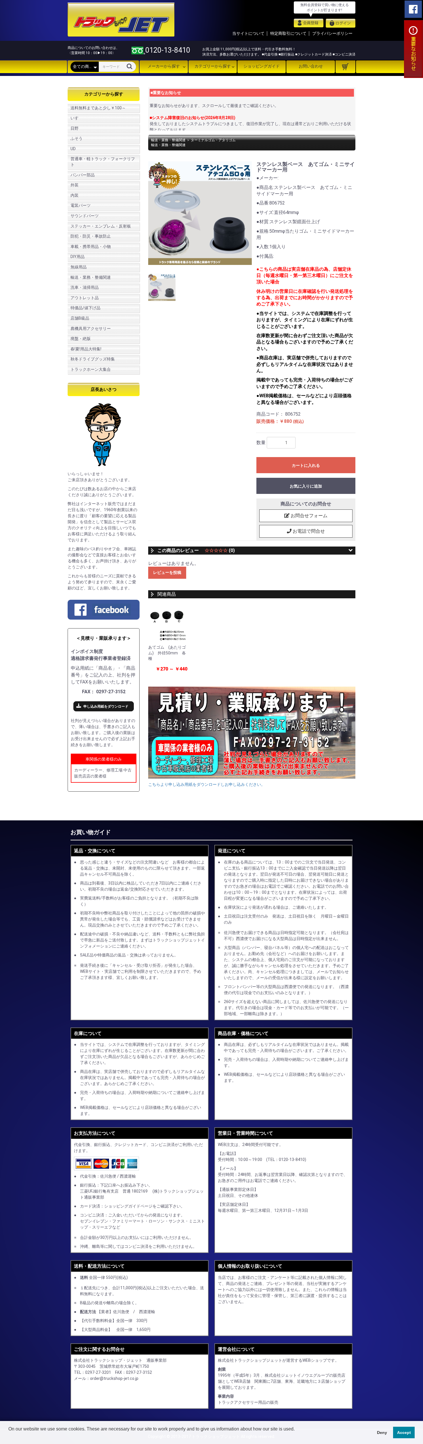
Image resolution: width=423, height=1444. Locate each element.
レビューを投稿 (167, 572)
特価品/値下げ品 (85, 307)
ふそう (76, 138)
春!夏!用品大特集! (85, 349)
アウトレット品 (84, 297)
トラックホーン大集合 (90, 369)
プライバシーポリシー (332, 33)
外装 (74, 185)
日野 (74, 128)
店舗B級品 (79, 318)
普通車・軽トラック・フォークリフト (102, 161)
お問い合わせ (311, 66)
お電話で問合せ (308, 531)
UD (73, 148)
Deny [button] (382, 1432)
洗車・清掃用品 (84, 287)
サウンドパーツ (84, 215)
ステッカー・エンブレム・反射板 (100, 226)
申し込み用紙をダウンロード (105, 706)
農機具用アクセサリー (90, 328)
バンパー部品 (82, 175)
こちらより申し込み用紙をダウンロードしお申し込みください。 (206, 784)
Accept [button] (404, 1432)
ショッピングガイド (261, 66)
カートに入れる (306, 465)
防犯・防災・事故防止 (90, 236)
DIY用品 (77, 256)
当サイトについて (248, 33)
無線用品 (78, 267)
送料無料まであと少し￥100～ (98, 108)
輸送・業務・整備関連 (90, 277)
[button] (9, 1436)
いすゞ (76, 118)
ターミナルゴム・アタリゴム (213, 140)
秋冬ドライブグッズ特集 (92, 359)
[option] (200, 213)
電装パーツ (80, 205)
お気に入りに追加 (306, 486)
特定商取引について (288, 33)
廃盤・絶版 (80, 338)
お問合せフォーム (308, 515)
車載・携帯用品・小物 (90, 246)
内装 (74, 195)
